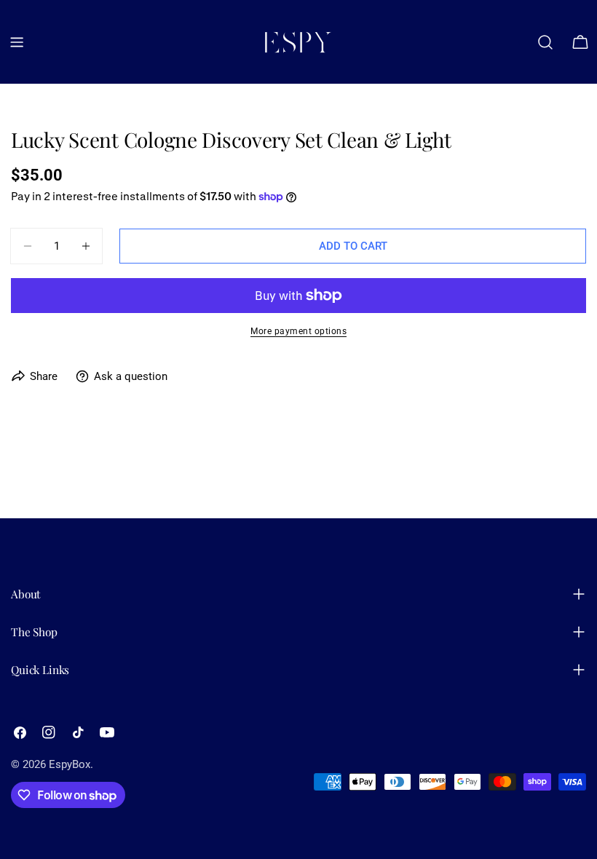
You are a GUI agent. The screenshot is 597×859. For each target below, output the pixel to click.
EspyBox (69, 764)
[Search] (545, 42)
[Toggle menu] (16, 42)
